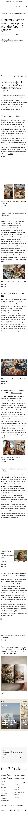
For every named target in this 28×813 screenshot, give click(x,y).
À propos (3, 787)
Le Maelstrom (19, 116)
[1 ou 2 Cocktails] (14, 6)
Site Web (4, 383)
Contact (3, 790)
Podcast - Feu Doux (19, 775)
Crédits (2, 810)
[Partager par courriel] (22, 76)
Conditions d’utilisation (4, 794)
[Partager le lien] (26, 76)
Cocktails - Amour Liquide (19, 779)
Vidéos (3, 781)
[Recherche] (26, 6)
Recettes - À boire (6, 775)
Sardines (5, 215)
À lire (10, 13)
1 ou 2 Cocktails (4, 13)
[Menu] (2, 6)
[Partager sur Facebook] (14, 76)
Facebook (14, 810)
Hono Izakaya (16, 392)
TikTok (26, 810)
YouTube (11, 810)
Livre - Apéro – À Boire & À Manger (20, 784)
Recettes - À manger (6, 778)
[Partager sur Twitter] (18, 76)
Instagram (18, 810)
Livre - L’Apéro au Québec (19, 793)
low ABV (10, 154)
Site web (3, 206)
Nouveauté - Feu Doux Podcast (14, 1)
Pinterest (22, 810)
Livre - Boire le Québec (18, 788)
